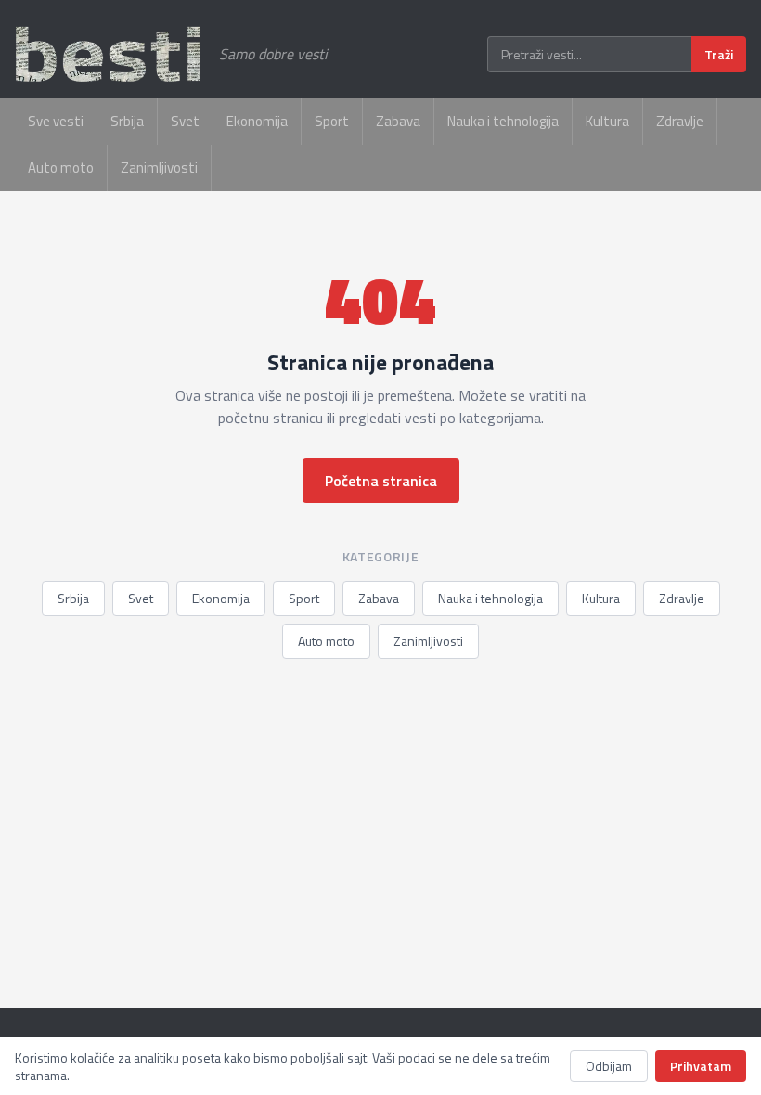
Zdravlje (679, 121)
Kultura (607, 121)
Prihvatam (700, 1066)
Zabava (398, 121)
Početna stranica (381, 481)
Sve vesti (56, 121)
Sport (332, 121)
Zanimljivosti (159, 167)
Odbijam (609, 1066)
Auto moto (61, 167)
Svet (185, 121)
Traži (718, 54)
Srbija (127, 121)
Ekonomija (257, 121)
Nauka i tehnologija (503, 121)
